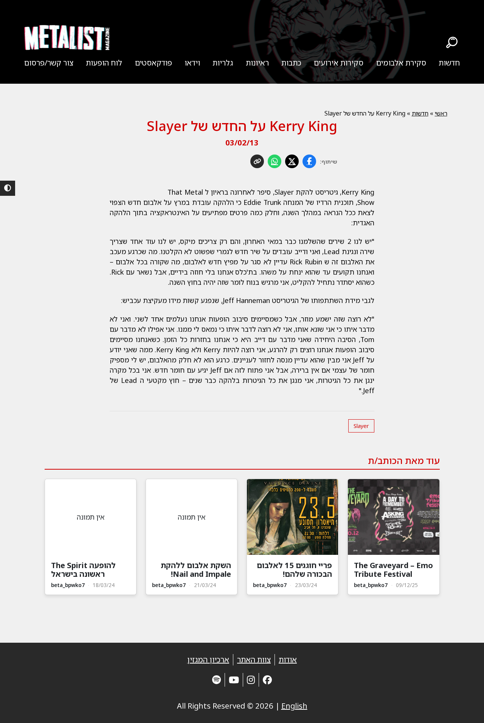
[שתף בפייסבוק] (309, 161)
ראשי (441, 113)
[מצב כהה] (7, 188)
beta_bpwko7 (371, 585)
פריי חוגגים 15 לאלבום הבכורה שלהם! (294, 569)
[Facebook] (267, 679)
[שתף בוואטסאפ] (274, 161)
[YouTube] (234, 679)
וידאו (192, 63)
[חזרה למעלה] (465, 707)
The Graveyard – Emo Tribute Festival (393, 569)
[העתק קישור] (257, 161)
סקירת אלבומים (401, 63)
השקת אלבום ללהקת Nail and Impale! (196, 569)
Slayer (361, 425)
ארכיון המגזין (208, 659)
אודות (288, 659)
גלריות (223, 63)
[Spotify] (216, 679)
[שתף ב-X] (292, 161)
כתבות (291, 63)
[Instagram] (251, 679)
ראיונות (257, 63)
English (294, 706)
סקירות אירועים (338, 63)
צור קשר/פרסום (48, 63)
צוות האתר (254, 659)
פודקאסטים (153, 63)
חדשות (449, 63)
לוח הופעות (104, 63)
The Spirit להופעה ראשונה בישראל (83, 569)
